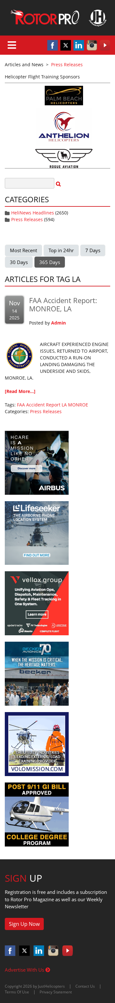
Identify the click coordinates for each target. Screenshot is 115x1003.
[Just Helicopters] (57, 18)
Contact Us (85, 986)
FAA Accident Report (38, 405)
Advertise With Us (25, 970)
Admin (58, 323)
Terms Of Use (17, 992)
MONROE (78, 405)
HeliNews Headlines (32, 213)
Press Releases (27, 219)
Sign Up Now (24, 923)
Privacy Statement (56, 992)
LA (64, 405)
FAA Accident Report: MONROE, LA (63, 304)
